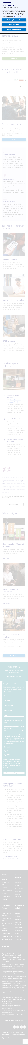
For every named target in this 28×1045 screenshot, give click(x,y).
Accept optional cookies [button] (14, 29)
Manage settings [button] (14, 24)
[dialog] (14, 16)
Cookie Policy (17, 16)
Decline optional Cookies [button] (14, 20)
